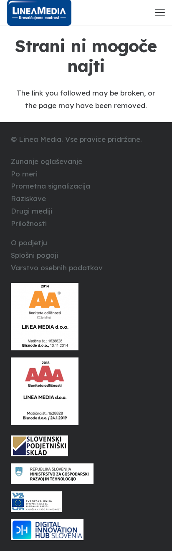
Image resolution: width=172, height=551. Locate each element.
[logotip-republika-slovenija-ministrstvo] (86, 473)
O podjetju (29, 242)
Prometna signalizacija (50, 185)
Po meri (24, 173)
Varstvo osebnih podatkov (57, 267)
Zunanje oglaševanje (46, 161)
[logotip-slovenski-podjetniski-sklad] (86, 445)
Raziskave (28, 198)
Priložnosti (29, 223)
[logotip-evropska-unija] (86, 501)
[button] (159, 13)
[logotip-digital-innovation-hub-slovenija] (86, 529)
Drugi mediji (31, 210)
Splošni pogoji (34, 255)
